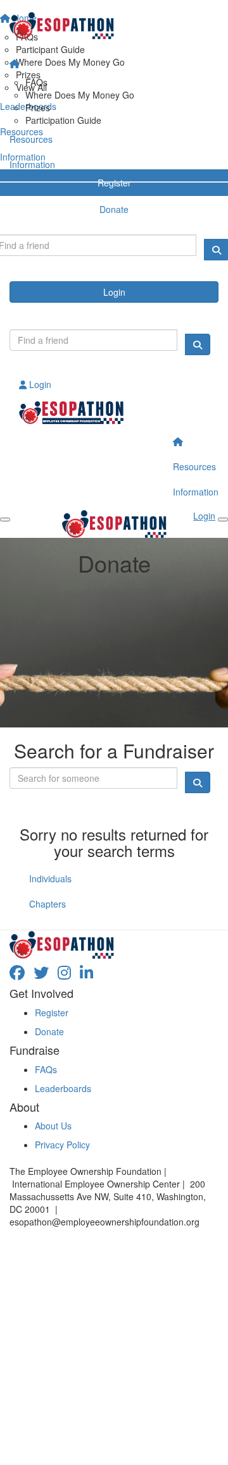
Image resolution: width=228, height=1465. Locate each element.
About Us (53, 1125)
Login (114, 292)
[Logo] (114, 25)
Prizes (37, 107)
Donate (49, 1031)
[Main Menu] (5, 519)
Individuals (50, 878)
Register (51, 1012)
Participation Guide (63, 120)
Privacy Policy (62, 1144)
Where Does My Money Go (79, 94)
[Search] (197, 344)
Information (32, 164)
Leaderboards (63, 1088)
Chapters (47, 903)
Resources (31, 139)
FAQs (36, 82)
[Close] (223, 519)
